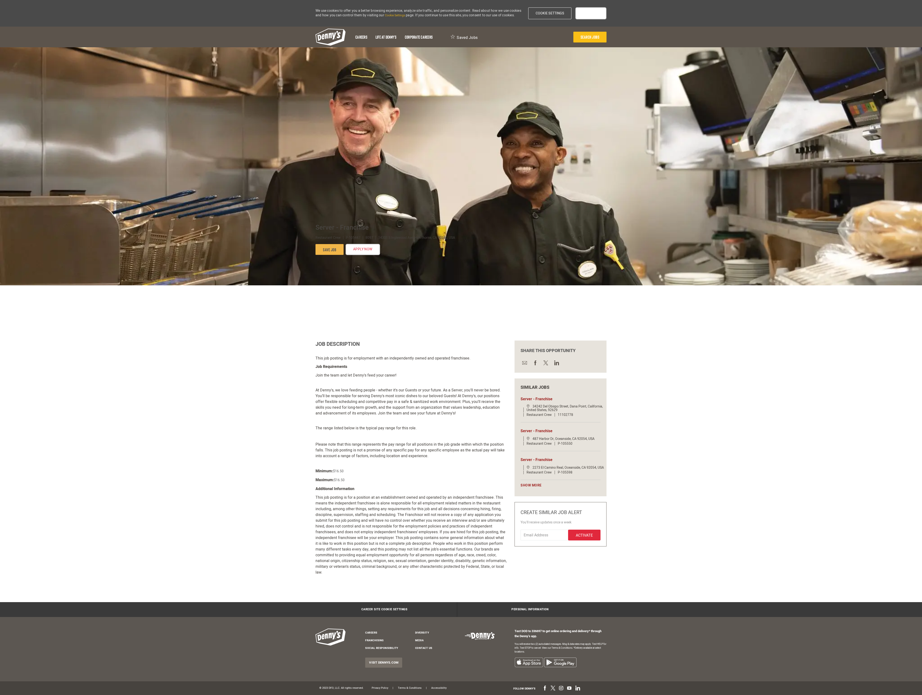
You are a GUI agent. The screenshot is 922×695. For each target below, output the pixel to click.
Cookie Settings (395, 15)
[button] (550, 13)
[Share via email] (524, 363)
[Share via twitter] (545, 363)
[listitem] (529, 662)
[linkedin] (577, 688)
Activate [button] (584, 535)
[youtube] (569, 688)
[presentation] (590, 37)
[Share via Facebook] (535, 363)
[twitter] (553, 688)
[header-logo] (330, 37)
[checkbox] (329, 249)
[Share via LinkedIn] (556, 363)
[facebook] (544, 688)
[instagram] (561, 688)
